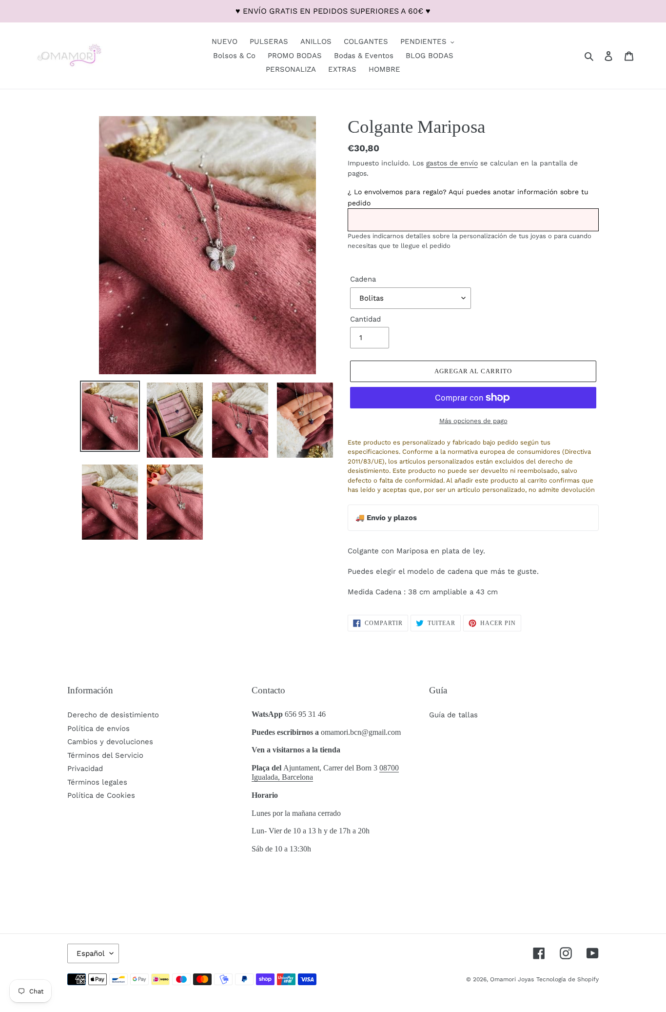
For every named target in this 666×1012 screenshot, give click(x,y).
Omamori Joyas (512, 979)
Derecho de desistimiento (113, 714)
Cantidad (365, 319)
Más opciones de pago (473, 421)
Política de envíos (98, 728)
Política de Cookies (101, 795)
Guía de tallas (453, 714)
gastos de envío (452, 163)
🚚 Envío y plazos (386, 517)
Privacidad (85, 768)
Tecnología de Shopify (567, 979)
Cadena (363, 279)
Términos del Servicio (105, 755)
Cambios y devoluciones (110, 741)
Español (91, 953)
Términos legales (97, 782)
